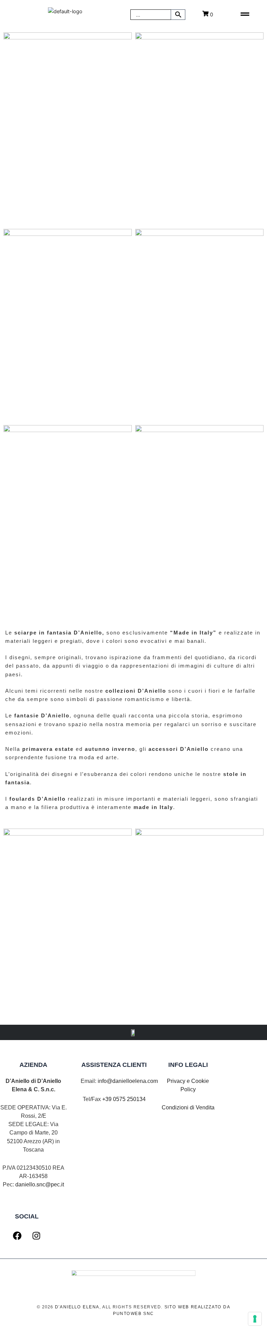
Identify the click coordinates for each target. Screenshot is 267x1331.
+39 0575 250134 (124, 1099)
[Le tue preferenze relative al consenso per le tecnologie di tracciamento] (254, 1318)
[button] (245, 14)
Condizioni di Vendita (188, 1107)
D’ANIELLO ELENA (77, 1307)
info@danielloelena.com (128, 1081)
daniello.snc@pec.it (39, 1184)
